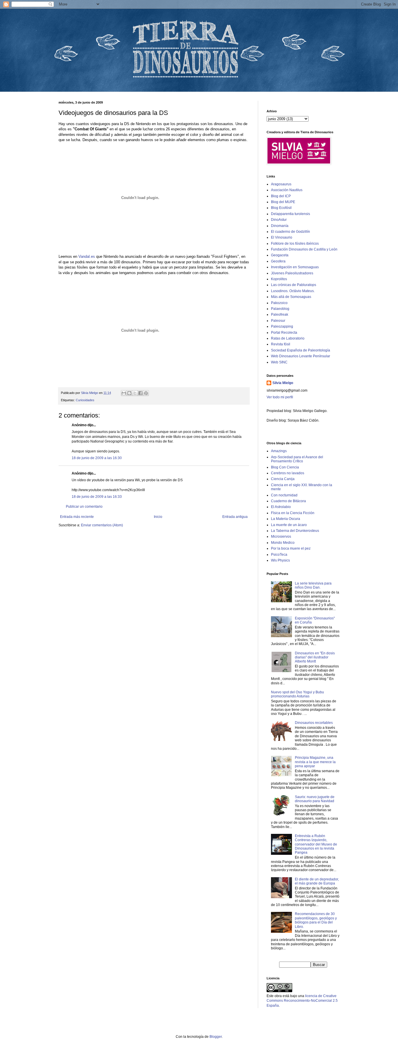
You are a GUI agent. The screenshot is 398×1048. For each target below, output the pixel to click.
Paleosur (278, 321)
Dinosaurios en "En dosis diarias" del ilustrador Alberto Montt (315, 657)
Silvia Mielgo (282, 383)
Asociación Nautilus (286, 190)
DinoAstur (279, 220)
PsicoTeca (279, 555)
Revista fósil (280, 344)
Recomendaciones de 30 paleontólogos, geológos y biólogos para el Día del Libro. (316, 920)
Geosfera (278, 261)
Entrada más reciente (77, 517)
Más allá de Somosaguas (291, 297)
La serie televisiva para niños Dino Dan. (313, 585)
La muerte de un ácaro (289, 525)
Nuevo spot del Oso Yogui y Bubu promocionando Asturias (297, 694)
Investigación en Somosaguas (295, 267)
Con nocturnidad (284, 495)
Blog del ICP (281, 196)
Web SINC (279, 362)
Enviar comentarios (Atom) (102, 525)
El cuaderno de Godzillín (290, 232)
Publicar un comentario (84, 507)
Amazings (279, 451)
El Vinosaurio (281, 237)
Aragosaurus (281, 184)
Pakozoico (279, 303)
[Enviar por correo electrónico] (124, 393)
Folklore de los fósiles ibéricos (295, 243)
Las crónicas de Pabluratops (293, 285)
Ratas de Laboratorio (287, 338)
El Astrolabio (281, 507)
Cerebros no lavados (287, 473)
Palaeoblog (280, 309)
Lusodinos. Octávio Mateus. (293, 291)
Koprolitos (279, 279)
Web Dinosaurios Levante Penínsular (300, 356)
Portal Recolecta (284, 333)
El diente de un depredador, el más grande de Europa (317, 881)
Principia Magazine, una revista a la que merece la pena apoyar (315, 762)
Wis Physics (280, 560)
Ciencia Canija (283, 479)
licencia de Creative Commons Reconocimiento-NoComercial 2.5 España (302, 1001)
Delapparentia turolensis (290, 214)
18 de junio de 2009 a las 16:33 (97, 497)
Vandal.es (87, 256)
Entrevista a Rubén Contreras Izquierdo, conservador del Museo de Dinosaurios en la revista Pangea (316, 844)
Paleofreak (279, 314)
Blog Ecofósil (281, 208)
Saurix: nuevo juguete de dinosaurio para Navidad (314, 799)
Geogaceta (279, 255)
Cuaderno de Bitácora (288, 501)
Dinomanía (279, 226)
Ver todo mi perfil (280, 397)
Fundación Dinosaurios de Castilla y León (304, 249)
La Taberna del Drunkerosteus (295, 531)
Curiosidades (85, 400)
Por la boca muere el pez (291, 548)
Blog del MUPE (283, 202)
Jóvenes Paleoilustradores (292, 273)
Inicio (158, 517)
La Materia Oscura (285, 519)
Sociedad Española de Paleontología (300, 350)
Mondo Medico (283, 543)
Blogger (215, 1037)
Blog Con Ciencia (285, 467)
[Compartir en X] (135, 393)
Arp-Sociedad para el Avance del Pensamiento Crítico (297, 459)
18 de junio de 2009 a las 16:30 (97, 458)
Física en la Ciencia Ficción (292, 513)
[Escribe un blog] (129, 393)
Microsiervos (281, 536)
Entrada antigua (235, 517)
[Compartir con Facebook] (140, 393)
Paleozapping (282, 326)
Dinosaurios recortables (314, 723)
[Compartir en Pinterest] (146, 393)
